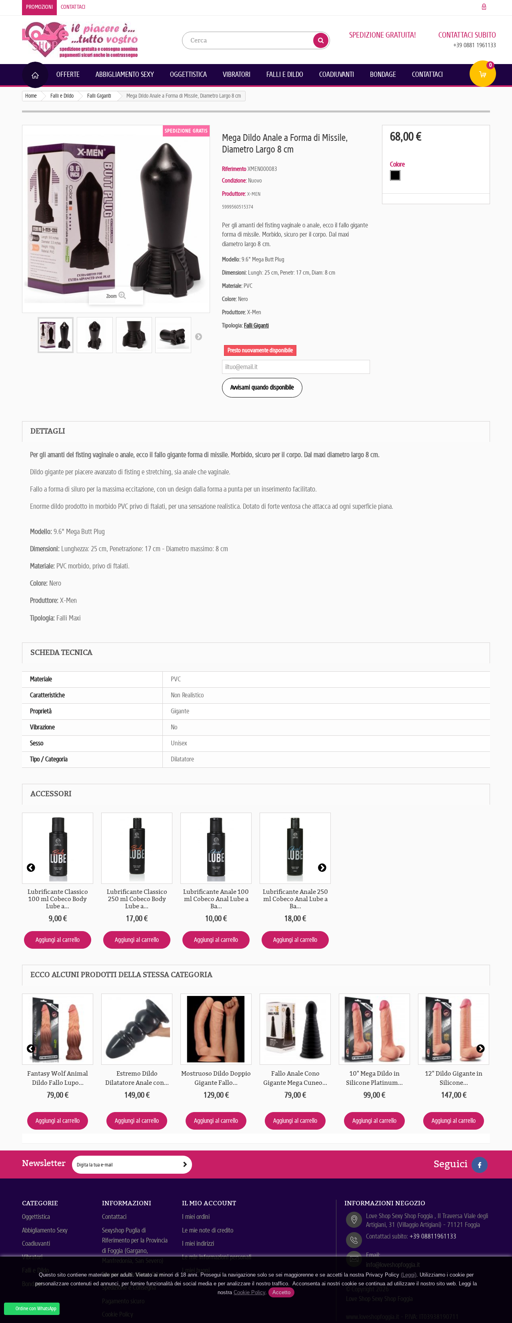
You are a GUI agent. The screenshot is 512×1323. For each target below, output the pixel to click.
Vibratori (236, 74)
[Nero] (395, 175)
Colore (398, 164)
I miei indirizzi (198, 1243)
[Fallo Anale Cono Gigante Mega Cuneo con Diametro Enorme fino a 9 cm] (295, 1029)
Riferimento (234, 169)
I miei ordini (196, 1216)
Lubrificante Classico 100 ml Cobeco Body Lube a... (58, 899)
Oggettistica (188, 74)
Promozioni (39, 7)
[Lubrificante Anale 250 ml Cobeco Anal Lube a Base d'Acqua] (295, 848)
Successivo (198, 336)
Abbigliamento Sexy (125, 74)
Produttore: (234, 193)
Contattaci (73, 7)
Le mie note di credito (207, 1230)
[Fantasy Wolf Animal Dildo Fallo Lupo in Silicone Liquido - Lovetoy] (57, 1029)
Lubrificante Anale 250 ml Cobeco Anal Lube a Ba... (295, 899)
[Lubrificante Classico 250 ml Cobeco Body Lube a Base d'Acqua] (136, 848)
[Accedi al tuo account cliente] (484, 7)
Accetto (281, 1292)
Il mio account (209, 1203)
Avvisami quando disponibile (262, 387)
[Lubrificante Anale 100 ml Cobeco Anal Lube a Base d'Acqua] (216, 848)
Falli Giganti (256, 325)
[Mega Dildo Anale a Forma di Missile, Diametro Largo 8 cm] (55, 335)
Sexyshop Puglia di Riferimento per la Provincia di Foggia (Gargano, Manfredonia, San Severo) (135, 1246)
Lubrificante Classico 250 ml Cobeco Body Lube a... (137, 899)
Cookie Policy (249, 1292)
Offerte (68, 74)
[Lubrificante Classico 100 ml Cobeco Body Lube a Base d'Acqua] (57, 848)
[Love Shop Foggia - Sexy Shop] (80, 39)
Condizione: (234, 180)
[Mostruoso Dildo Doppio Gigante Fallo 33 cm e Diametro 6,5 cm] (216, 1029)
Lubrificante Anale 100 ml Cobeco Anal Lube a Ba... (216, 899)
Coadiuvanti (336, 74)
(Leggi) (408, 1275)
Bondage (383, 74)
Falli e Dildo (284, 74)
